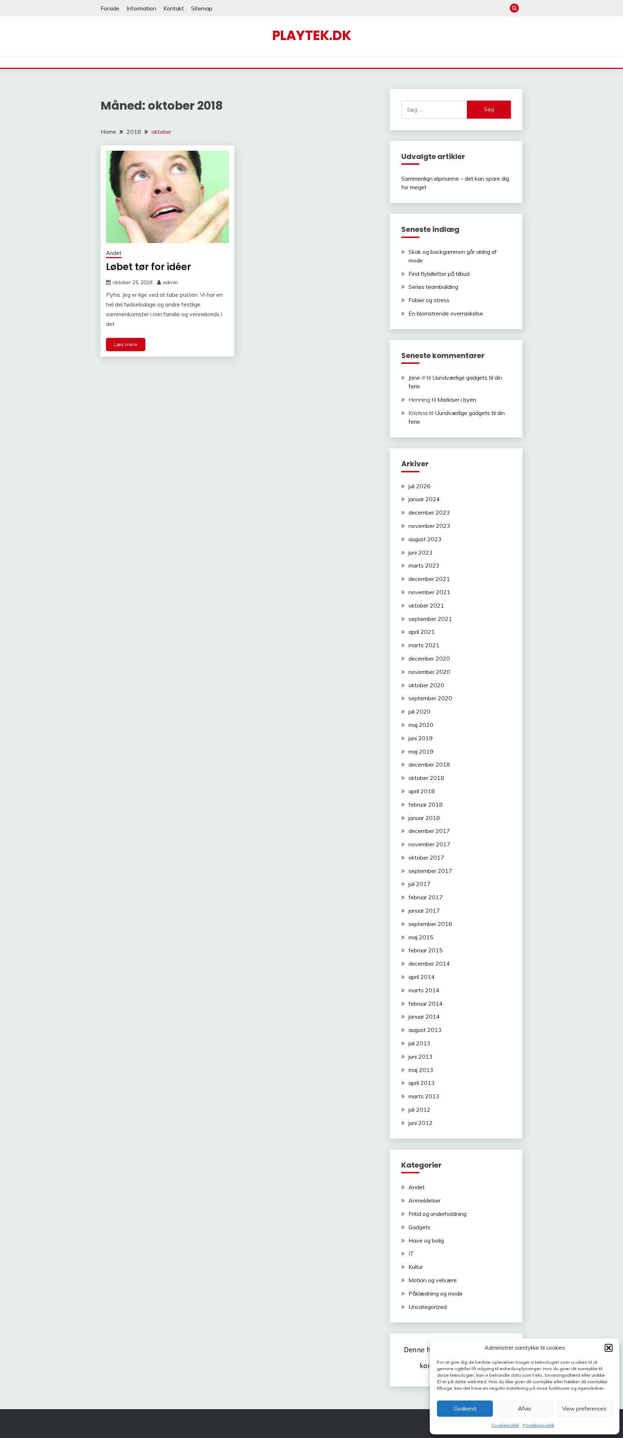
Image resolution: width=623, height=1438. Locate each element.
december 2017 (429, 830)
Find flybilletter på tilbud (438, 273)
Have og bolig (426, 1240)
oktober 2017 (426, 857)
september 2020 (430, 698)
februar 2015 (425, 950)
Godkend (465, 1408)
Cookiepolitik (505, 1425)
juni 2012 (420, 1122)
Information (141, 8)
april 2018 (421, 791)
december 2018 (429, 764)
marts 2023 (423, 565)
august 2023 (425, 539)
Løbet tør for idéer (148, 266)
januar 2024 (424, 499)
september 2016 (430, 923)
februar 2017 (425, 897)
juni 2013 (420, 1056)
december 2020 (429, 658)
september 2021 (430, 618)
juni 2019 (420, 738)
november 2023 (429, 525)
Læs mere (125, 344)
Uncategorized (427, 1306)
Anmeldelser (424, 1200)
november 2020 (429, 671)
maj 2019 (420, 751)
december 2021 (429, 578)
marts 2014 (423, 990)
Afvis (524, 1408)
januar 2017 (424, 910)
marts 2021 (423, 645)
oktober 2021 (426, 605)
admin (170, 282)
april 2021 (421, 631)
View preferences (584, 1408)
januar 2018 (424, 817)
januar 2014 (424, 1016)
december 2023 (429, 512)
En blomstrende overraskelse (445, 313)
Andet (113, 253)
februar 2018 (425, 804)
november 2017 (429, 844)
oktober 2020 (426, 685)
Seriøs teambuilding (433, 286)
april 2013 (421, 1082)
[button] (608, 1347)
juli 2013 (419, 1043)
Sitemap (201, 8)
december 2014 (429, 963)
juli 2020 (419, 711)
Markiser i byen (456, 399)
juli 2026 (419, 486)
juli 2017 (419, 883)
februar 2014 (425, 1003)
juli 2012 (419, 1109)
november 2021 (429, 592)
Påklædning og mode (435, 1293)
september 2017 (430, 870)
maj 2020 (420, 724)
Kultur (415, 1266)
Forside (110, 8)
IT (411, 1253)
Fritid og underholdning (437, 1213)
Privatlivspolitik (538, 1425)
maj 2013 (420, 1069)
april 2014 (421, 976)
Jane (414, 377)
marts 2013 (423, 1096)
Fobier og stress (429, 300)
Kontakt (173, 8)
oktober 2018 (426, 777)
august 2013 (425, 1029)
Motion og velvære (432, 1280)
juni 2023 (420, 552)
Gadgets (419, 1227)
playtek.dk (311, 35)
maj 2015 (420, 937)
